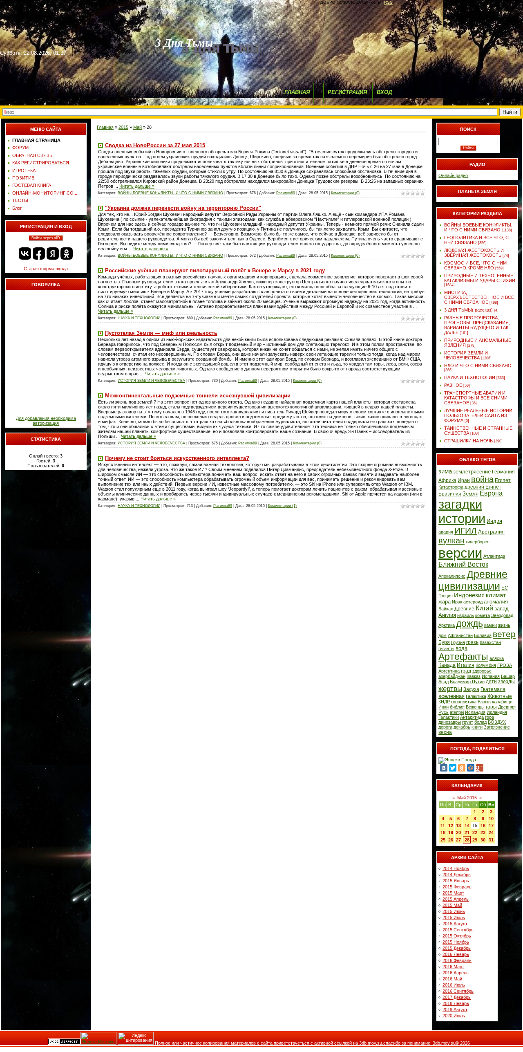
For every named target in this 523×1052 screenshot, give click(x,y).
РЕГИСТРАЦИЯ (347, 92)
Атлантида (494, 556)
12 (450, 825)
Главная (105, 127)
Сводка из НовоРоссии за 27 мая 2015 (155, 145)
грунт (467, 722)
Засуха (471, 689)
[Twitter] (452, 768)
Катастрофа (450, 487)
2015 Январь (456, 880)
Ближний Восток (463, 564)
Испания (491, 676)
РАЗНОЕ (453, 385)
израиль (465, 615)
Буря (444, 642)
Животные (499, 696)
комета (482, 615)
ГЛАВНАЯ (297, 92)
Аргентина (449, 670)
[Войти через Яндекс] (53, 253)
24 (491, 832)
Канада (447, 665)
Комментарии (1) (282, 506)
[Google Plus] (479, 768)
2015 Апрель (456, 899)
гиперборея (477, 541)
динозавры (449, 722)
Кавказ (474, 676)
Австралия (491, 532)
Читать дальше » (136, 186)
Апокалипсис (451, 576)
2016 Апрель (456, 972)
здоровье (482, 670)
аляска (496, 658)
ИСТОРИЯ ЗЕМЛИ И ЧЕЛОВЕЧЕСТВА (151, 381)
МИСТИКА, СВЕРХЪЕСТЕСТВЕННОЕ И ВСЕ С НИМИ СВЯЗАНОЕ (479, 297)
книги (477, 727)
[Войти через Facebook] (39, 253)
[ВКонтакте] (443, 768)
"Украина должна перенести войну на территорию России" (183, 208)
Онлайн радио (453, 175)
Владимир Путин (467, 681)
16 (483, 825)
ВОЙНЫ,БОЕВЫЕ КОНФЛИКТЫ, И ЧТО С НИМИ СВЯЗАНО (170, 193)
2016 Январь (456, 954)
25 (442, 839)
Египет (503, 480)
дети (491, 681)
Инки (443, 706)
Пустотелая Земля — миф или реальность (161, 333)
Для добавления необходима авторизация (46, 421)
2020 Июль (454, 1015)
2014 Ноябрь (456, 868)
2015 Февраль (457, 886)
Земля (470, 494)
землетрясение (472, 472)
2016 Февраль (457, 960)
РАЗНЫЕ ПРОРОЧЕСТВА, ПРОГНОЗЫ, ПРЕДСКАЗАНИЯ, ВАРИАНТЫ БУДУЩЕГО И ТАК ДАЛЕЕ (477, 325)
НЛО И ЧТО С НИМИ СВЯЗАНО (478, 365)
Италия (465, 665)
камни (490, 625)
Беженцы (475, 706)
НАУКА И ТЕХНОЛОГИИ (139, 318)
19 (450, 832)
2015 (123, 127)
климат (496, 595)
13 (458, 825)
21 (467, 832)
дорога (445, 727)
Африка (447, 480)
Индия (494, 521)
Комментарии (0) (345, 193)
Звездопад (502, 615)
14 (467, 825)
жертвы (450, 688)
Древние (464, 609)
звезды (506, 681)
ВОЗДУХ (497, 722)
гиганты (446, 648)
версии (460, 553)
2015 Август (455, 923)
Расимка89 (285, 193)
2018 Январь (456, 1003)
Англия (447, 615)
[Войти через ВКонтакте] (25, 253)
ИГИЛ (465, 531)
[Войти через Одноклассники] (66, 253)
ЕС (504, 588)
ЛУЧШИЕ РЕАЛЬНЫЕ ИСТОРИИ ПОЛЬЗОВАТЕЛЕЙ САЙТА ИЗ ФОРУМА (478, 415)
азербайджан (451, 676)
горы (491, 707)
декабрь (462, 727)
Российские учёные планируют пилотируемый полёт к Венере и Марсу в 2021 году (215, 270)
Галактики (448, 717)
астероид (473, 601)
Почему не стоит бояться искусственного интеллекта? (177, 458)
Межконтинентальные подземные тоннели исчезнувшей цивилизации (198, 396)
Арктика (446, 625)
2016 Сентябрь (458, 991)
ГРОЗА (504, 665)
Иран (464, 480)
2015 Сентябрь (458, 929)
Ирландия (497, 712)
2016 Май (452, 978)
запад (501, 609)
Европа (491, 493)
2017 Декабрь (457, 997)
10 (491, 818)
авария (445, 531)
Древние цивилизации (472, 580)
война (482, 479)
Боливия (483, 635)
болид (480, 722)
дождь (469, 623)
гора (489, 717)
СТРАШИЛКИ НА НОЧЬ (468, 440)
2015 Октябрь (457, 935)
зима (445, 471)
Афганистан (460, 635)
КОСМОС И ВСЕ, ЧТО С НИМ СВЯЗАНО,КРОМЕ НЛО (475, 265)
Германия (503, 472)
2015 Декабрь (457, 948)
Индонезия (469, 595)
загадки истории (461, 511)
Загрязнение (497, 727)
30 (483, 839)
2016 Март (453, 966)
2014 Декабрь (457, 874)
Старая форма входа (46, 268)
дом (442, 635)
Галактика (476, 696)
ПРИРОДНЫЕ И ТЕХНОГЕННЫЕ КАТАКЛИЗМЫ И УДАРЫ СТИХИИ (479, 278)
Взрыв (484, 701)
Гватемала (493, 689)
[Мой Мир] (470, 768)
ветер (504, 634)
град (466, 671)
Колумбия (486, 665)
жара (444, 602)
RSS (388, 2)
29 (474, 839)
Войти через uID (45, 238)
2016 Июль (454, 984)
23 (483, 832)
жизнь (504, 625)
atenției (457, 712)
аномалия (496, 602)
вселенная (451, 696)
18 (442, 832)
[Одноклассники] (461, 768)
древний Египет (483, 487)
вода (461, 648)
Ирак (457, 601)
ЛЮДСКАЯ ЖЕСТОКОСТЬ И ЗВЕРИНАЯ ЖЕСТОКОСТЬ (474, 253)
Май (137, 127)
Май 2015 (467, 797)
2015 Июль (454, 917)
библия (457, 706)
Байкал (445, 608)
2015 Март (453, 892)
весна (445, 732)
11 (442, 825)
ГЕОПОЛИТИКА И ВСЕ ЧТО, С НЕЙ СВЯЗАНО (476, 240)
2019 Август (455, 1009)
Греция (445, 595)
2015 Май (452, 905)
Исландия (475, 712)
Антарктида (472, 717)
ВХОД (384, 92)
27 (458, 839)
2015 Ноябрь (456, 942)
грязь (472, 642)
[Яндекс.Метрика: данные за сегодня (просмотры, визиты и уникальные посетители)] (98, 1038)
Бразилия (449, 494)
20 (458, 832)
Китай (484, 608)
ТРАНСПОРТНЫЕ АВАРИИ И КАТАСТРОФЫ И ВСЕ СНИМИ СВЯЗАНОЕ (475, 397)
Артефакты (463, 656)
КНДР (444, 701)
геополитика (463, 701)
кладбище (502, 701)
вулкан (451, 540)
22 (474, 832)
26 (450, 839)
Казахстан (490, 642)
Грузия (458, 642)
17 (491, 825)
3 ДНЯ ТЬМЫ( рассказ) (468, 309)
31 (491, 839)
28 (467, 839)
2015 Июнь (454, 911)
